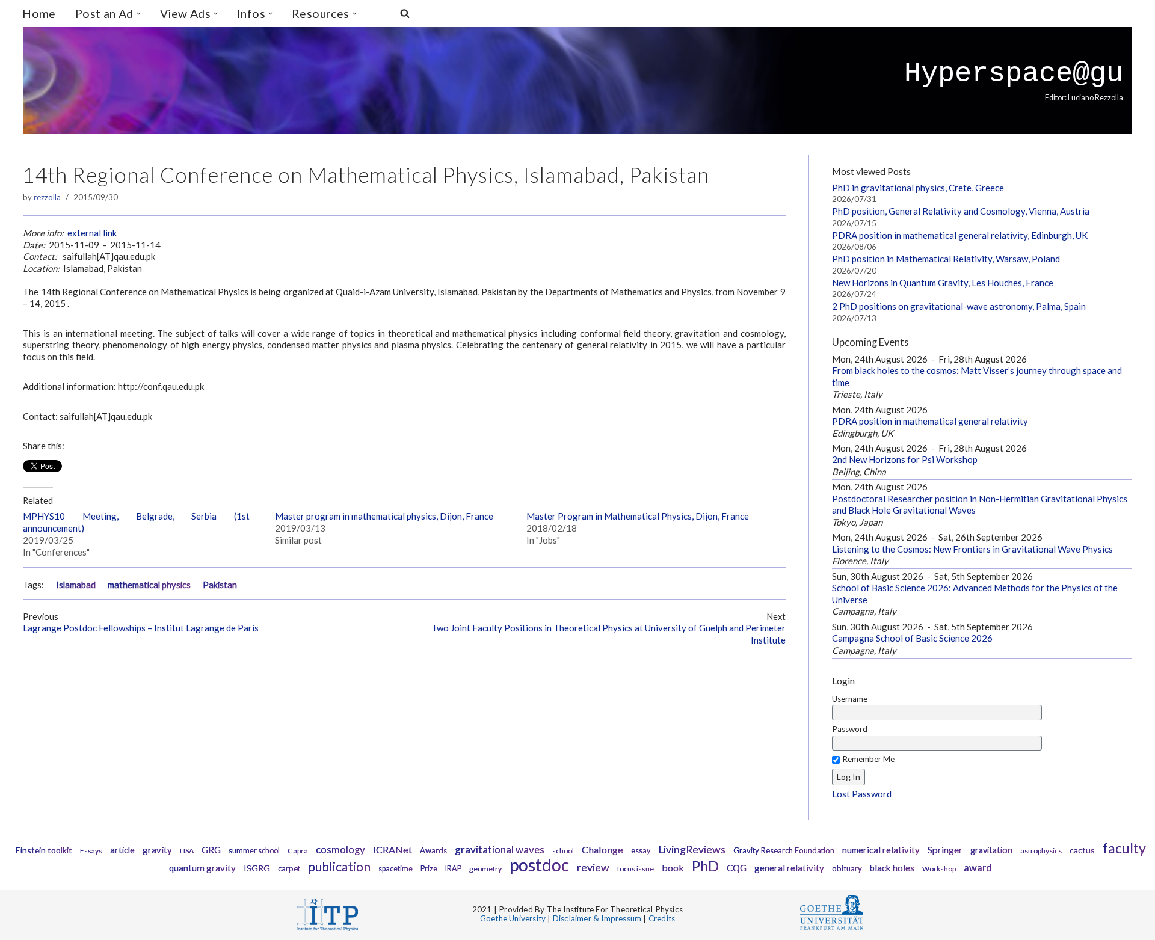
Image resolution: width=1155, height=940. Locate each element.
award (978, 868)
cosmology (340, 850)
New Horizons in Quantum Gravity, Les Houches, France (942, 282)
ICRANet (392, 849)
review (593, 867)
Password (849, 729)
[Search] (405, 13)
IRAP (453, 868)
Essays (91, 850)
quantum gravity (202, 867)
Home (39, 13)
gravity (157, 849)
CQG (737, 867)
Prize (428, 868)
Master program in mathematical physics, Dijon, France (384, 516)
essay (640, 850)
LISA (187, 850)
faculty (1124, 848)
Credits (661, 918)
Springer (945, 849)
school (563, 850)
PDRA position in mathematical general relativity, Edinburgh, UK (960, 235)
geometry (485, 868)
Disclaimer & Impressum (597, 918)
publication (339, 866)
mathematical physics (149, 585)
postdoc (539, 865)
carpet (289, 868)
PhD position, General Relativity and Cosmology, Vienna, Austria (960, 211)
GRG (211, 849)
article (122, 850)
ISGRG (257, 868)
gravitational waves (499, 849)
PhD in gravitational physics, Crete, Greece (918, 187)
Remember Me (868, 759)
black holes (892, 867)
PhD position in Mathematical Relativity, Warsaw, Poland (946, 258)
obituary (847, 868)
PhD (705, 866)
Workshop (939, 868)
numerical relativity (881, 849)
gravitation (991, 850)
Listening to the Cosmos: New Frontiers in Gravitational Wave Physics (972, 549)
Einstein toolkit (44, 850)
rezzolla (47, 197)
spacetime (395, 868)
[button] (139, 13)
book (673, 867)
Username (849, 699)
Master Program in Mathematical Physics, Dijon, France (637, 516)
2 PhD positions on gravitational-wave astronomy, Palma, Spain (959, 306)
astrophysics (1041, 850)
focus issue (635, 868)
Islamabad (76, 585)
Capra (298, 850)
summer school (254, 850)
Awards (433, 850)
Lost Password (862, 793)
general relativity (789, 867)
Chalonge (602, 849)
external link (92, 232)
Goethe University (513, 918)
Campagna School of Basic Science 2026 (912, 638)
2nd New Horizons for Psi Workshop (905, 459)
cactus (1082, 850)
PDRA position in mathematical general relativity (930, 421)
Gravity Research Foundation (783, 850)
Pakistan (220, 585)
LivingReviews (691, 849)
